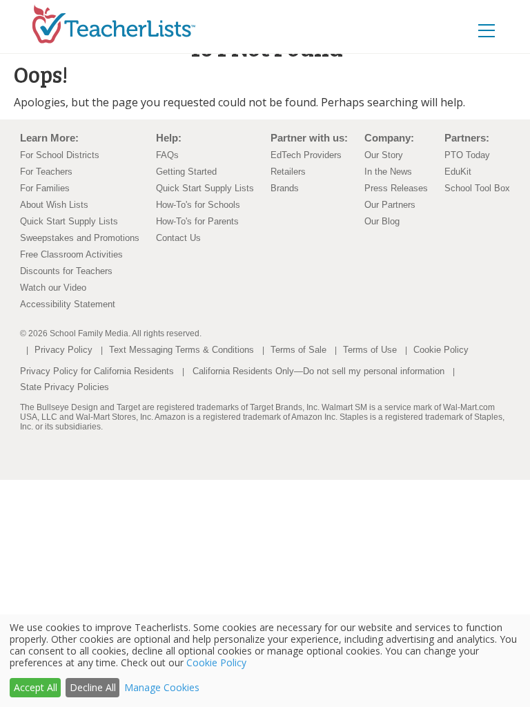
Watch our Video (53, 287)
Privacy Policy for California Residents (97, 371)
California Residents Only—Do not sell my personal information (318, 371)
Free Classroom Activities (71, 254)
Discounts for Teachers (66, 271)
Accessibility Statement (67, 304)
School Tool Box (477, 188)
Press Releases (396, 188)
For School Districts (59, 155)
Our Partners (389, 205)
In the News (388, 171)
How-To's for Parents (197, 221)
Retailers (288, 171)
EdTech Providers (306, 155)
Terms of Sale (298, 350)
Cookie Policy (441, 350)
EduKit (457, 171)
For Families (45, 188)
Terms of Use (370, 350)
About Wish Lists (54, 205)
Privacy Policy (63, 350)
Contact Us (178, 238)
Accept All (35, 687)
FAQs (167, 155)
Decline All (93, 687)
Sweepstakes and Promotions (79, 238)
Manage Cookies (161, 687)
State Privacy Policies (64, 387)
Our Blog (382, 221)
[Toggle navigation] (486, 30)
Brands (285, 188)
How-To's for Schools (198, 205)
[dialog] (265, 660)
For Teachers (46, 171)
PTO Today (467, 155)
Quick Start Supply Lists (69, 221)
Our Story (383, 155)
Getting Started (186, 171)
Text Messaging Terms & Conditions (181, 350)
